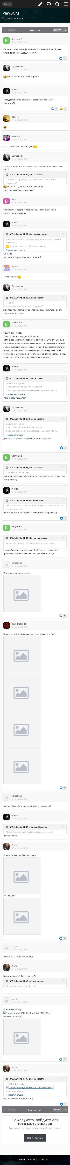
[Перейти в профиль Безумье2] (6, 40)
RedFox (15, 117)
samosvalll (17, 563)
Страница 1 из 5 (35, 30)
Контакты (32, 1159)
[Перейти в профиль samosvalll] (6, 564)
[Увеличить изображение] (22, 593)
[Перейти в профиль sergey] (6, 948)
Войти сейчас (35, 1138)
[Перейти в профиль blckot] (6, 201)
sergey (15, 946)
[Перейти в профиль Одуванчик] (6, 68)
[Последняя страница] (65, 30)
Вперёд (57, 30)
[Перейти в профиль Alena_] (6, 846)
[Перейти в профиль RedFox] (6, 118)
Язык (21, 1159)
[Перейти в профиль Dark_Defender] (6, 625)
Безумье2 (17, 39)
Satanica (16, 136)
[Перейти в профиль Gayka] (6, 268)
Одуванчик (17, 66)
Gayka (15, 266)
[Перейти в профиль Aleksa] (6, 91)
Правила (44, 1159)
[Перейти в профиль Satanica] (6, 138)
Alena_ (15, 845)
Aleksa (15, 89)
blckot (15, 199)
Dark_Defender (19, 624)
